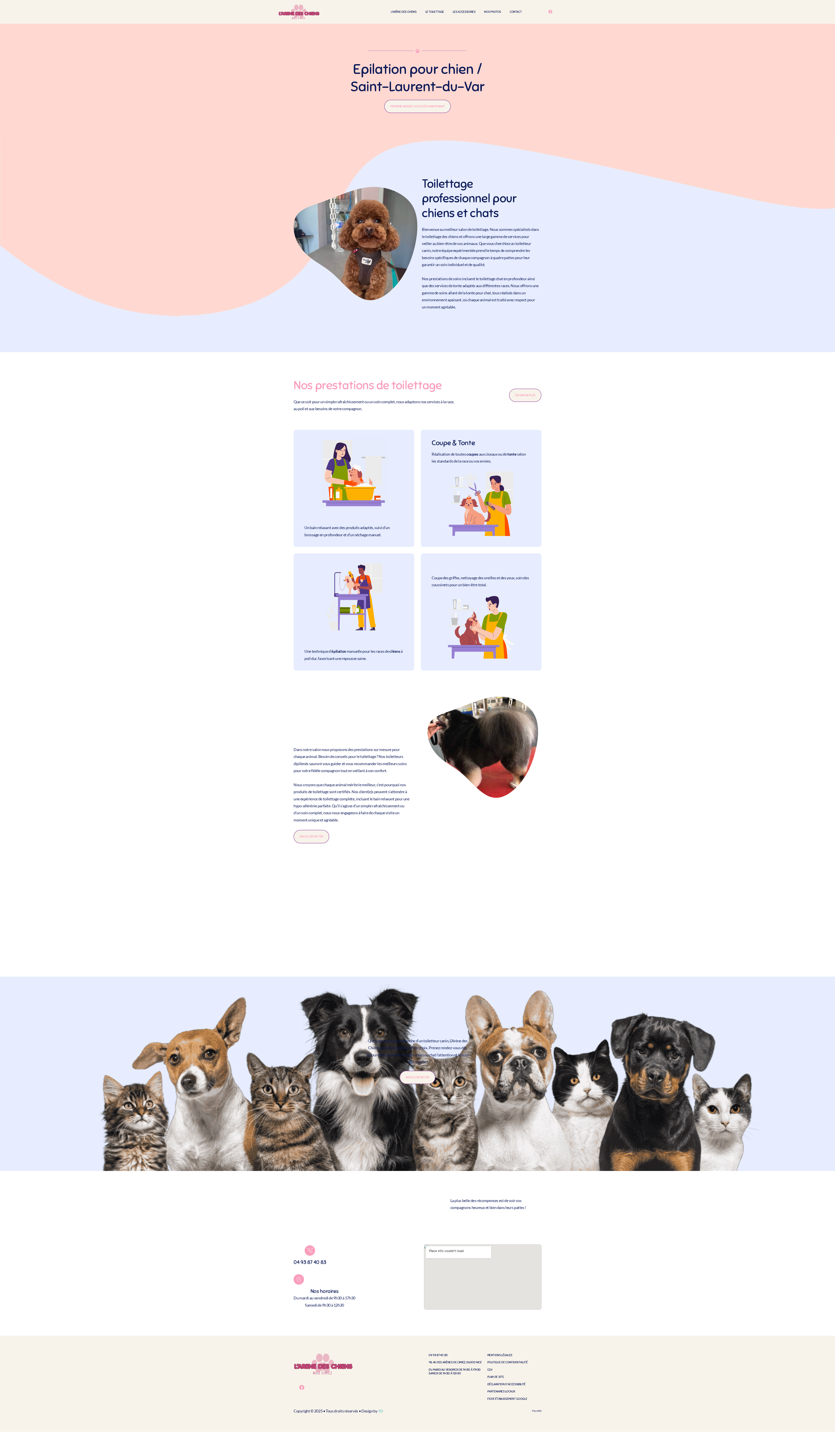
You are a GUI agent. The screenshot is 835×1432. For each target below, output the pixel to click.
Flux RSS (536, 1410)
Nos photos (492, 12)
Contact (516, 12)
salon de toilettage (473, 229)
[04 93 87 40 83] (310, 1250)
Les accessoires (464, 12)
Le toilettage (434, 12)
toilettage (433, 236)
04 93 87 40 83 (310, 1262)
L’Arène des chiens (404, 12)
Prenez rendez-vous (445, 1047)
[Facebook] (550, 12)
